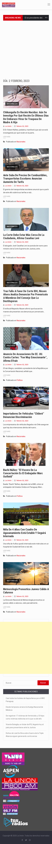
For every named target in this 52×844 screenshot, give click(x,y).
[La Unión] (8, 5)
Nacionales (12, 104)
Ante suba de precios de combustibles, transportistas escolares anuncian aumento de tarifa (25, 179)
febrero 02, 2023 (22, 126)
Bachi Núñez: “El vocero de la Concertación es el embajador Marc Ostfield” (23, 473)
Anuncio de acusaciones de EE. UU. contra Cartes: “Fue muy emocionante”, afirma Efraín (25, 357)
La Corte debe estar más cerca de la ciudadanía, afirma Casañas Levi (23, 236)
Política (11, 346)
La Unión (8, 126)
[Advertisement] (26, 48)
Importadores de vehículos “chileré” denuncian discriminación (23, 415)
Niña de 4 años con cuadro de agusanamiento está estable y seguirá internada (24, 533)
